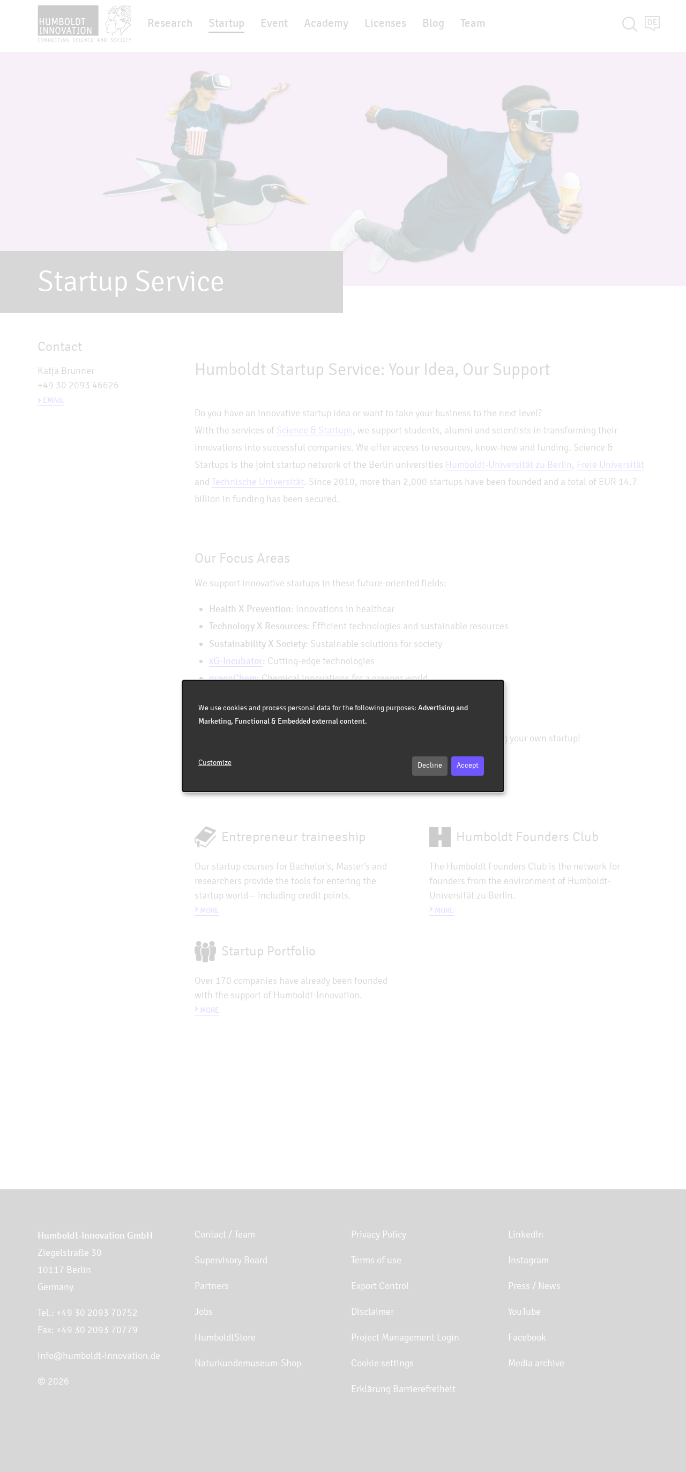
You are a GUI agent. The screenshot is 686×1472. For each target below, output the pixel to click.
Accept (468, 765)
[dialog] (343, 736)
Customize (215, 762)
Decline (429, 765)
